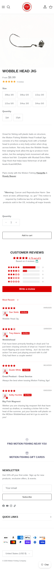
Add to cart (27, 235)
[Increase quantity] (17, 222)
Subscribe (27, 497)
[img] (8, 308)
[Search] (10, 7)
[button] (14, 267)
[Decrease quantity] (5, 222)
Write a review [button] (27, 289)
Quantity (6, 216)
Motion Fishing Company (17, 561)
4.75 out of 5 (35, 258)
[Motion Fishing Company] (27, 6)
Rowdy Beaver (9, 176)
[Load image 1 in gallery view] (27, 41)
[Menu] (3, 7)
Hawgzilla (40, 173)
